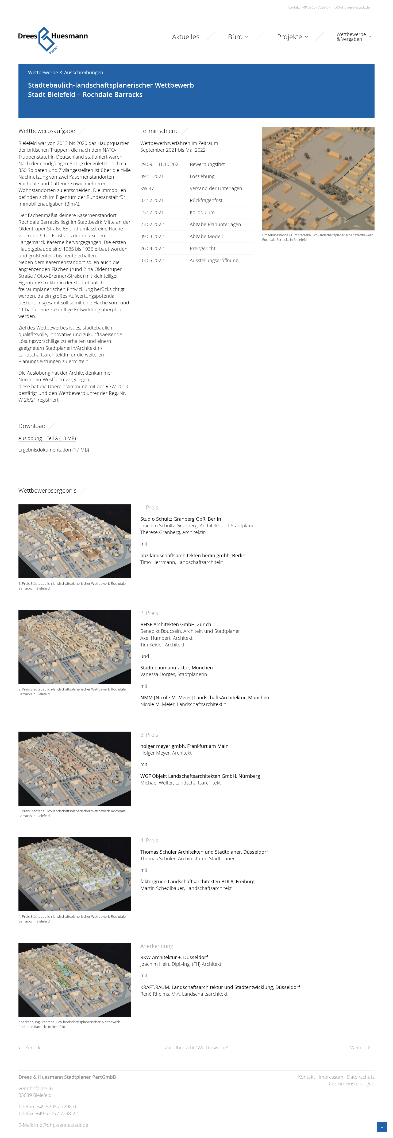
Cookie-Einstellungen (352, 1083)
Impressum (331, 1077)
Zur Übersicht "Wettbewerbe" (197, 1047)
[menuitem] (197, 41)
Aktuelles (185, 36)
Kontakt (306, 1077)
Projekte (289, 36)
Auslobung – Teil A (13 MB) (47, 438)
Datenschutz (361, 1077)
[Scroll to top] (382, 1126)
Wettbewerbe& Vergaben (351, 36)
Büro (235, 36)
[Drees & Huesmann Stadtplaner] (53, 40)
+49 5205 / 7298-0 (314, 7)
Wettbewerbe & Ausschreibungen (65, 72)
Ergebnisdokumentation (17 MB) (53, 449)
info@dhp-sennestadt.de (350, 7)
